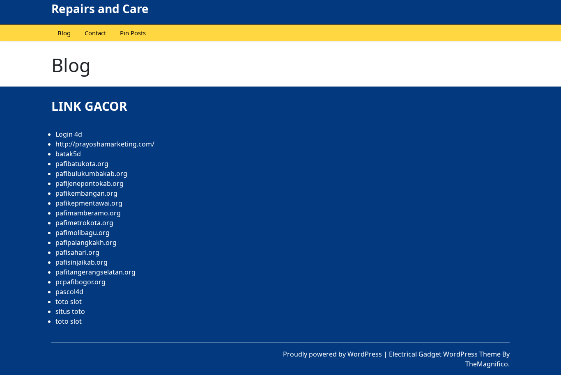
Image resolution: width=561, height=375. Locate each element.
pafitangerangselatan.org (95, 272)
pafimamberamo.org (88, 212)
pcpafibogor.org (80, 281)
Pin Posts (133, 33)
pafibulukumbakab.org (91, 173)
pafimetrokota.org (84, 222)
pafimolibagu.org (82, 232)
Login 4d (68, 134)
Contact (95, 33)
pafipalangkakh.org (86, 242)
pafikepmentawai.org (88, 203)
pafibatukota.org (81, 163)
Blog (64, 33)
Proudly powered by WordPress (333, 354)
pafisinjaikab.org (81, 262)
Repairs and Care (100, 8)
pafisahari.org (77, 252)
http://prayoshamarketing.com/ (104, 144)
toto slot (68, 301)
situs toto (70, 311)
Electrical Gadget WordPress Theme (445, 354)
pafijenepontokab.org (89, 183)
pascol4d (69, 291)
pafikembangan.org (86, 193)
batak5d (68, 153)
